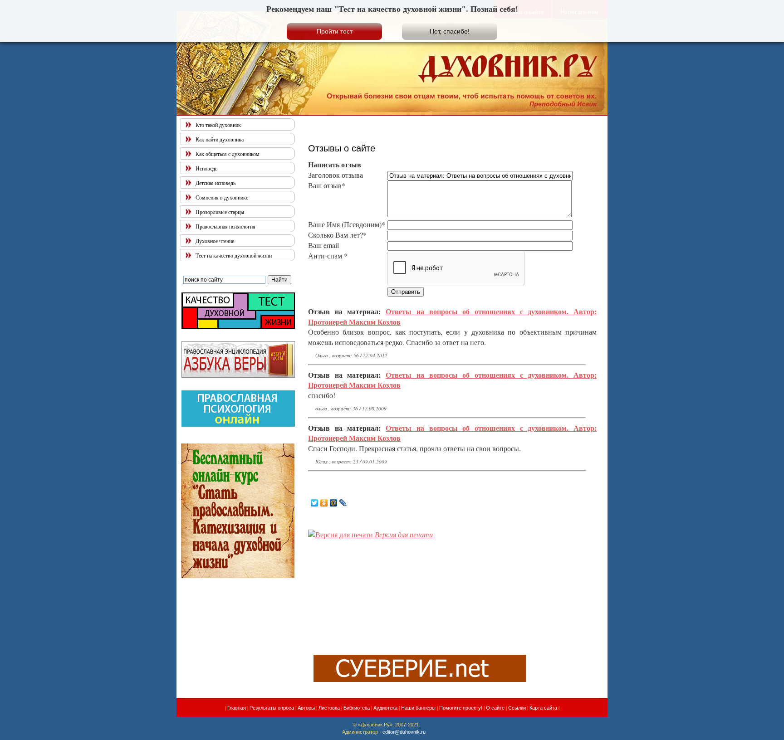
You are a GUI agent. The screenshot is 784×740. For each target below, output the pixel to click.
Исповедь (206, 168)
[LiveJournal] (343, 503)
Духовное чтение (215, 240)
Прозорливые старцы (220, 211)
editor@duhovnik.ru (404, 732)
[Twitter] (314, 503)
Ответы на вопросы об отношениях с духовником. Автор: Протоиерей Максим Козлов (452, 316)
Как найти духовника (220, 139)
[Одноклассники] (324, 503)
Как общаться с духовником (228, 153)
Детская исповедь (215, 182)
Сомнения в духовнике (222, 197)
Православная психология (225, 226)
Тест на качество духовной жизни (234, 255)
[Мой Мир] (333, 503)
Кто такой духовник (218, 124)
